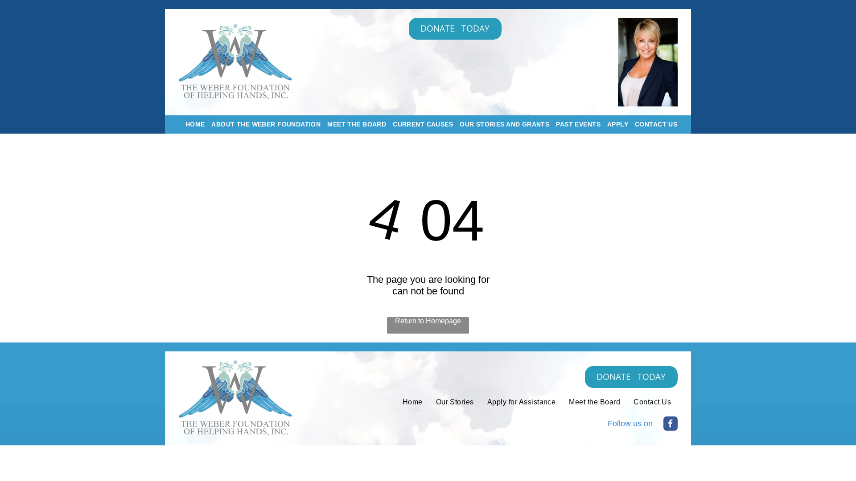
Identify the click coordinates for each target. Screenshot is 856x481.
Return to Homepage (428, 321)
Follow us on (630, 423)
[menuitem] (192, 124)
